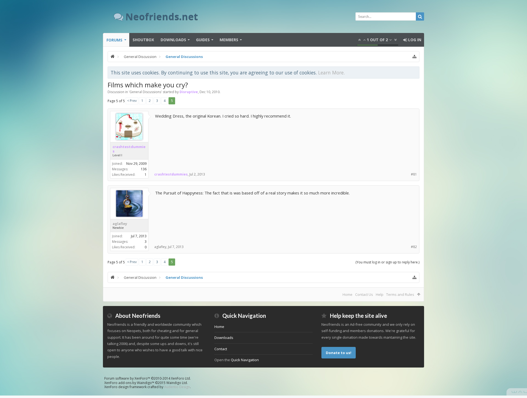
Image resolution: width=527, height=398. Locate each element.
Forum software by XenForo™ (147, 378)
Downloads (173, 39)
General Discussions (145, 92)
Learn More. (331, 72)
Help (379, 294)
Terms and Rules (400, 294)
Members (229, 39)
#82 (414, 247)
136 (144, 169)
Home (347, 294)
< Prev (132, 100)
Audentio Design (177, 387)
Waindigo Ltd (176, 382)
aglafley (120, 223)
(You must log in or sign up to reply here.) (387, 262)
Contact (220, 348)
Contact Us (364, 294)
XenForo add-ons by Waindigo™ (129, 382)
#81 (414, 174)
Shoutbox (143, 39)
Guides (203, 39)
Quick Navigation (245, 359)
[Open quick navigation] (414, 56)
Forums (114, 40)
